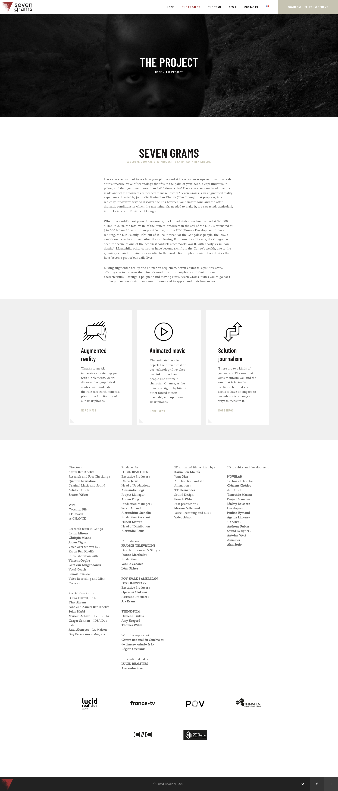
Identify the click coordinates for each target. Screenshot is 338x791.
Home (158, 72)
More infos (157, 411)
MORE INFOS (88, 410)
